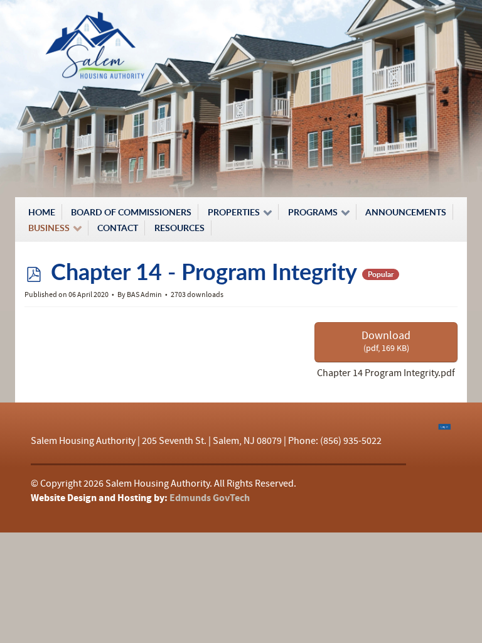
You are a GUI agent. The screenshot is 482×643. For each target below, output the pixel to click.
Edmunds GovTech (209, 498)
